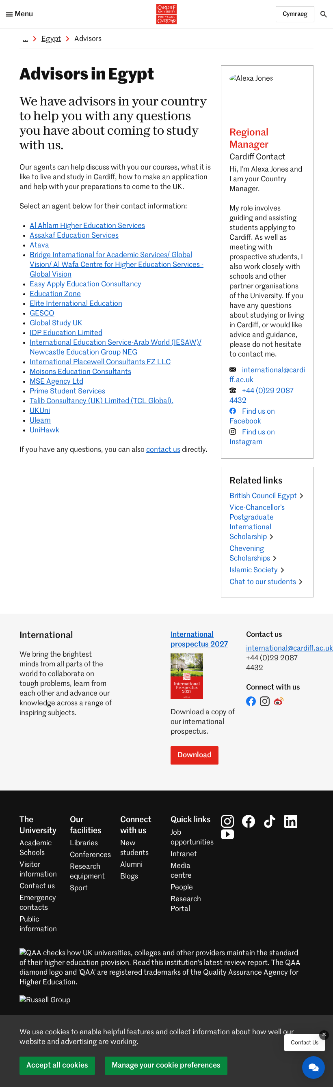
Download (194, 755)
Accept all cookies (57, 1065)
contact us (163, 449)
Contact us (37, 886)
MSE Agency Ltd (56, 381)
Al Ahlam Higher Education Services (87, 226)
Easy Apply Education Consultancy (85, 284)
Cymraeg (295, 14)
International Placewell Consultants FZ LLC (100, 362)
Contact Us (304, 1043)
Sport (79, 888)
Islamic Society (253, 570)
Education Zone (55, 294)
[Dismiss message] (324, 1035)
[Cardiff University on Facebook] (248, 821)
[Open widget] (313, 1067)
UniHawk (44, 430)
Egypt (51, 39)
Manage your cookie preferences (166, 1065)
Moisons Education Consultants (80, 372)
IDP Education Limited (66, 333)
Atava (39, 245)
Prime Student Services (67, 391)
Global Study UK (56, 323)
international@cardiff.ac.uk (289, 648)
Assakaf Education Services (74, 235)
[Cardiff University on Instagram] (227, 821)
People (182, 887)
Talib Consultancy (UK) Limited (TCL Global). (101, 401)
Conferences (90, 855)
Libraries (84, 843)
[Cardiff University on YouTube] (227, 834)
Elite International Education (76, 303)
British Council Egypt (263, 496)
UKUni (40, 411)
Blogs (129, 876)
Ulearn (40, 420)
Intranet (184, 854)
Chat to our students (262, 582)
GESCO (42, 313)
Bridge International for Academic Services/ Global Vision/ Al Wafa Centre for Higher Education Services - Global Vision (116, 264)
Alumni (131, 864)
